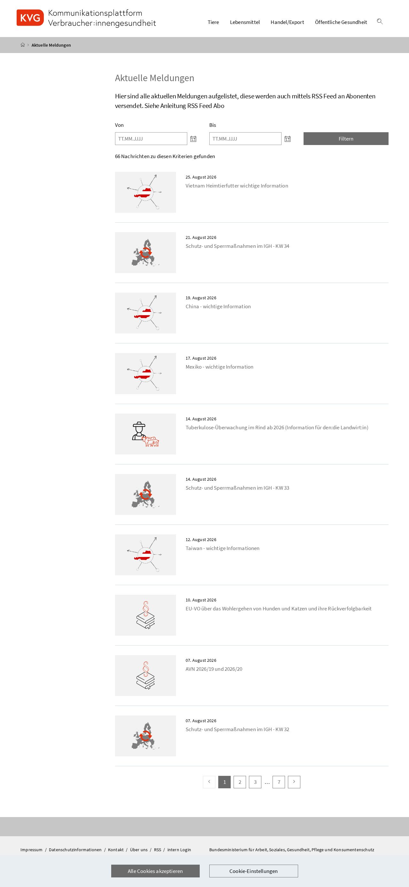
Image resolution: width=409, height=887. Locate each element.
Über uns (139, 850)
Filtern (346, 138)
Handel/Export (287, 22)
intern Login (179, 850)
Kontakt (116, 850)
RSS (158, 850)
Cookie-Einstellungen (253, 871)
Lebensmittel (245, 22)
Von (119, 124)
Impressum (32, 850)
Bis (212, 124)
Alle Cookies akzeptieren (155, 871)
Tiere (213, 22)
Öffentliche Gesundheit (341, 22)
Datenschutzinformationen (76, 850)
